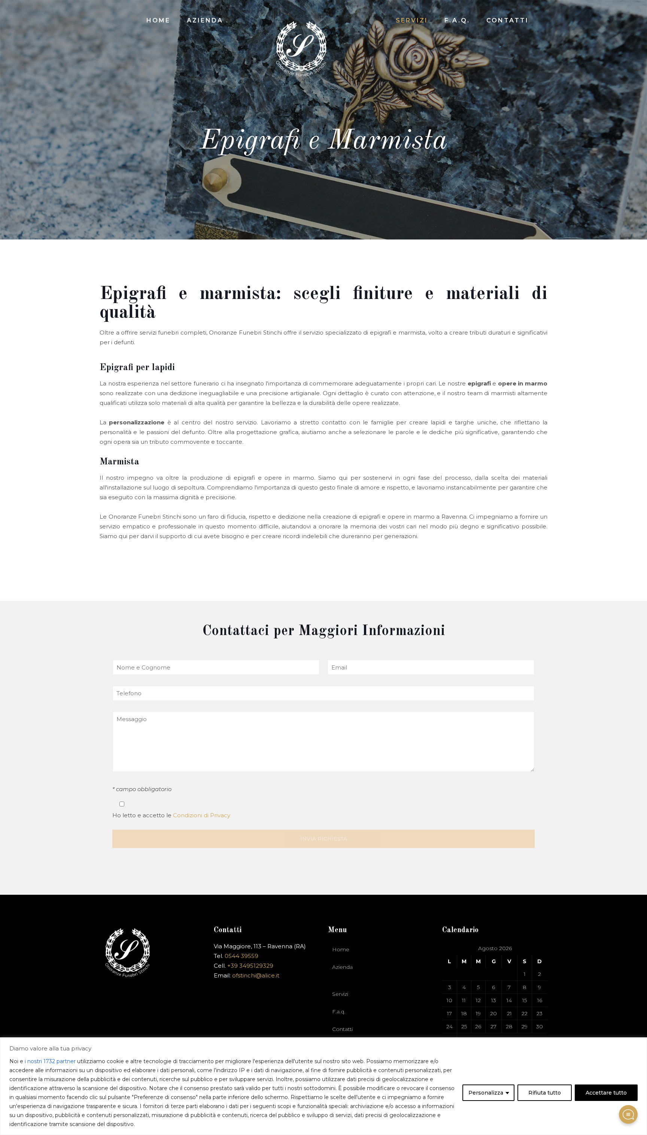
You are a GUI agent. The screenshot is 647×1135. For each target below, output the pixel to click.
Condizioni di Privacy (201, 815)
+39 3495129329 (250, 965)
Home (340, 949)
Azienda (342, 967)
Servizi (340, 994)
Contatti (342, 1029)
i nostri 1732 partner (50, 1061)
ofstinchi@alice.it (255, 975)
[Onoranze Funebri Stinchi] (301, 47)
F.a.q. (338, 1011)
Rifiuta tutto (544, 1092)
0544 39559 (241, 955)
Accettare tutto (606, 1092)
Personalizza (485, 1092)
